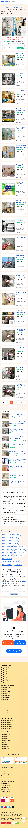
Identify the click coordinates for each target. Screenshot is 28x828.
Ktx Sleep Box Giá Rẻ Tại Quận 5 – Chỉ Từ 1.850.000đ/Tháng (21, 293)
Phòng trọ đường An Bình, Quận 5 (11, 534)
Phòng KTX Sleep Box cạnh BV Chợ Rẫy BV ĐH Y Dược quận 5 (21, 146)
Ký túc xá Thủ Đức (7, 564)
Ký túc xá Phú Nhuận (20, 546)
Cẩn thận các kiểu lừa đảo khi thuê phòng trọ (14, 521)
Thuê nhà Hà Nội (4, 689)
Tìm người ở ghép (6, 732)
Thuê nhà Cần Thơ (5, 697)
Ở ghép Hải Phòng (5, 746)
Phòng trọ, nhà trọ (6, 665)
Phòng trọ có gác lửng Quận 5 (10, 537)
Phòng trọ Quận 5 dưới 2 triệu (10, 543)
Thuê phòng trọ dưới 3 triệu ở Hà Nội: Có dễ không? (14, 507)
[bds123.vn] (7, 758)
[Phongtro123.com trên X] (10, 807)
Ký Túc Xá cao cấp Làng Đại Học (11, 561)
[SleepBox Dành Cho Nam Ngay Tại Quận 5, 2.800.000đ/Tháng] (8, 318)
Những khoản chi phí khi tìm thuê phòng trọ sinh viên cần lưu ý (14, 504)
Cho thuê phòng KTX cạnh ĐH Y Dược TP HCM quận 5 (21, 127)
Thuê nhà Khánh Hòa (5, 699)
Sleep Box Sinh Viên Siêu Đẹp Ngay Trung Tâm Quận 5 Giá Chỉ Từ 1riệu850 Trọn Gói (20, 329)
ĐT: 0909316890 (8, 643)
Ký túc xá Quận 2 (7, 558)
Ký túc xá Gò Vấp (7, 552)
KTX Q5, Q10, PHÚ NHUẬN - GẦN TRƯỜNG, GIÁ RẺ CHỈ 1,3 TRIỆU (21, 72)
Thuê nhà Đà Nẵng (5, 693)
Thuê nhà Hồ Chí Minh (6, 687)
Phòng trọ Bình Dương (6, 676)
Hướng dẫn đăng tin (5, 785)
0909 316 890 (9, 816)
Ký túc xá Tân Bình (20, 549)
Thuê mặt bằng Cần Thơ (6, 726)
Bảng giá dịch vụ (4, 787)
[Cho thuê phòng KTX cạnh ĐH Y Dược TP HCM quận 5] (8, 134)
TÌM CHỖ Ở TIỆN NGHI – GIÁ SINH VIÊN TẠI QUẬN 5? (20, 348)
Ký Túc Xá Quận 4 (7, 555)
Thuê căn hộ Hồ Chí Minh (6, 705)
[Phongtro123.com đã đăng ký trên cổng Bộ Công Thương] (6, 823)
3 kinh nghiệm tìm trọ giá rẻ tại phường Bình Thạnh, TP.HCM (14, 500)
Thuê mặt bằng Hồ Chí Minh (7, 720)
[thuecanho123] (7, 761)
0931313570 (20, 48)
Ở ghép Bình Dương (5, 740)
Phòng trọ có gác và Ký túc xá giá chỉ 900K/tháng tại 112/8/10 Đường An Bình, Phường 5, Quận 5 (20, 219)
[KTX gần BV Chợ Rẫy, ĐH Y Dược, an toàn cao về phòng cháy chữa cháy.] (8, 116)
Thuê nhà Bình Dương (6, 691)
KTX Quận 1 (19, 564)
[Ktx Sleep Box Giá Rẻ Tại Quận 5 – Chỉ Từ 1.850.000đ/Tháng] (8, 299)
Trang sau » (14, 406)
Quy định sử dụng (5, 774)
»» (24, 402)
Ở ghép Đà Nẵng (4, 738)
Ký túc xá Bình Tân (8, 549)
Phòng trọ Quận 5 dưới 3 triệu (10, 540)
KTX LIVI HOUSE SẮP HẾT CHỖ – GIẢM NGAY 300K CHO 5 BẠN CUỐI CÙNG (21, 366)
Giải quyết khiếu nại (5, 791)
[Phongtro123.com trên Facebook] (2, 807)
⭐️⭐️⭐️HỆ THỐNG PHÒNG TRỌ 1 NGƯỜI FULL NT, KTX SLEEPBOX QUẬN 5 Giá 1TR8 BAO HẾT (21, 183)
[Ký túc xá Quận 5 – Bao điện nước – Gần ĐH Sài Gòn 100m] (14, 26)
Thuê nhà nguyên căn (7, 685)
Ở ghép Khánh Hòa (5, 748)
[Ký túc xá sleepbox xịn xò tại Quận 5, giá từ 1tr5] (8, 171)
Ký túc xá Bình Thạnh (20, 552)
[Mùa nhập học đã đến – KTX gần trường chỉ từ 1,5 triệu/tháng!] (8, 262)
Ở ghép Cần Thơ (4, 742)
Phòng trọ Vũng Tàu (5, 680)
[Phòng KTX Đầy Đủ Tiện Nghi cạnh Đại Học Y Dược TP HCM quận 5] (8, 97)
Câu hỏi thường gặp (5, 783)
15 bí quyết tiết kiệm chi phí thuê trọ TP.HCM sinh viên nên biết (14, 493)
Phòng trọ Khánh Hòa (6, 682)
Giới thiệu (3, 770)
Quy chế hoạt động (5, 772)
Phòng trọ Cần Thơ (5, 674)
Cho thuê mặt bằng (6, 718)
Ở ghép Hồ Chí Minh (5, 734)
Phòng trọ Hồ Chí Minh (6, 668)
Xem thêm (14, 594)
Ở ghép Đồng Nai (5, 744)
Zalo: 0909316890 (20, 643)
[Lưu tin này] (25, 48)
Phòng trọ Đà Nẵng (5, 672)
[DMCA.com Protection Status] (15, 823)
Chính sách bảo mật (5, 776)
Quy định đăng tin (5, 789)
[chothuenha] (21, 758)
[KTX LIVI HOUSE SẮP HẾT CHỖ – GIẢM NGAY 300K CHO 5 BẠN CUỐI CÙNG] (8, 373)
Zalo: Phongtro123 (15, 651)
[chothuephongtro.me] (21, 761)
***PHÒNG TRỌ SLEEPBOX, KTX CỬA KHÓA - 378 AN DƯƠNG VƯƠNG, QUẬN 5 (21, 54)
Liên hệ (2, 778)
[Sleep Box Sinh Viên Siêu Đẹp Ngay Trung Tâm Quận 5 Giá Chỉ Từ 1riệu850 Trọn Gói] (8, 336)
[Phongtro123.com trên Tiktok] (13, 807)
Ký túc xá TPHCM (7, 546)
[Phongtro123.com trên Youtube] (5, 807)
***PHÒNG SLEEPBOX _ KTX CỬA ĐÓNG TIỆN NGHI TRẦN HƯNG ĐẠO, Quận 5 (21, 201)
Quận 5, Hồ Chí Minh (20, 41)
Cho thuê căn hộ (6, 703)
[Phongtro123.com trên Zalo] (7, 807)
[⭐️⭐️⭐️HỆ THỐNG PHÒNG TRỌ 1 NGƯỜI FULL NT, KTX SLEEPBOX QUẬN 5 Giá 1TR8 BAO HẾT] (8, 189)
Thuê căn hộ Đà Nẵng (6, 711)
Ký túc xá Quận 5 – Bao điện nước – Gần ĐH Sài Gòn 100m (12, 38)
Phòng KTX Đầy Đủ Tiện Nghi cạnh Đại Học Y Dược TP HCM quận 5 (20, 91)
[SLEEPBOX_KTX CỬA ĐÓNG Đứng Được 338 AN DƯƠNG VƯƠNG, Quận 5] (8, 244)
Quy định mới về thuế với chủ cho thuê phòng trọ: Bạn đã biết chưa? (14, 496)
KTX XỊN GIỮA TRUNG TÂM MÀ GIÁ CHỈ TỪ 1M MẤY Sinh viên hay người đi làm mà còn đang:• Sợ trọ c (21, 385)
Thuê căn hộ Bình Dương (6, 709)
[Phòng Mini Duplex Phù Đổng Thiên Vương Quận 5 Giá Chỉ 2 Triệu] (8, 281)
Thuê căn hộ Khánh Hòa (6, 715)
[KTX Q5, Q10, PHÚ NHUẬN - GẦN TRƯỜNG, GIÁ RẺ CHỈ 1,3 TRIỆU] (8, 79)
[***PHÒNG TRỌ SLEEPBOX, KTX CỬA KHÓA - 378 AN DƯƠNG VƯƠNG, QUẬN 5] (8, 60)
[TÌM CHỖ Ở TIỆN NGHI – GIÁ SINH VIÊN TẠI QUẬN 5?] (8, 354)
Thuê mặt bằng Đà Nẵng (6, 724)
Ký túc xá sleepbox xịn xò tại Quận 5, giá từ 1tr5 (21, 164)
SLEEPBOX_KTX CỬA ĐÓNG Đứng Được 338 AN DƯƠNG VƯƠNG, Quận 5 (20, 238)
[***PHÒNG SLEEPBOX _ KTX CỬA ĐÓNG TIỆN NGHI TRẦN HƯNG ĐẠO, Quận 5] (8, 207)
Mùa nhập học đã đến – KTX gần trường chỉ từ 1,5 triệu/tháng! (20, 256)
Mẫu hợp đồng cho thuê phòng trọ (11, 519)
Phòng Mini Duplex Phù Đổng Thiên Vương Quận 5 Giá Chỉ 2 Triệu (20, 274)
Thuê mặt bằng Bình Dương (7, 728)
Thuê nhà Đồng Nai (5, 695)
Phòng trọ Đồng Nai (5, 678)
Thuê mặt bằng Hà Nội (6, 722)
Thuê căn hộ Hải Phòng (6, 713)
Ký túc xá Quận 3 (20, 555)
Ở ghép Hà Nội (4, 736)
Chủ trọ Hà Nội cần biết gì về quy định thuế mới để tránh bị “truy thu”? (14, 511)
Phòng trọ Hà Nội (5, 670)
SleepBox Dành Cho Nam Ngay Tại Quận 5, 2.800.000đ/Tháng (21, 311)
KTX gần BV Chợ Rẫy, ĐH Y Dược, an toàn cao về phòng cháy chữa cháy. (21, 109)
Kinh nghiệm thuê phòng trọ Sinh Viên (12, 523)
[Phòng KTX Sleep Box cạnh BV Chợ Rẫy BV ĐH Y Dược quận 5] (8, 152)
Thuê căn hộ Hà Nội (5, 707)
